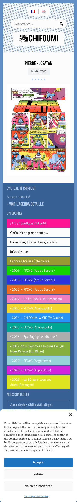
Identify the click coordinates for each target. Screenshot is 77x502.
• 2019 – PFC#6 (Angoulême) (30, 361)
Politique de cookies (36, 496)
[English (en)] (44, 11)
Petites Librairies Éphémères (29, 261)
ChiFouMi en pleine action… (29, 233)
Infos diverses (19, 251)
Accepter (38, 462)
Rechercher (61, 23)
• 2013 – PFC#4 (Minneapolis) (31, 308)
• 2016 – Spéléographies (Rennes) (33, 337)
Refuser (38, 474)
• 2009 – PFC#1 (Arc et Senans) (32, 270)
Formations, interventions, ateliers (33, 242)
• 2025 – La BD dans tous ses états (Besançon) (30, 382)
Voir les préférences (38, 486)
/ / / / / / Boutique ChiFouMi (28, 223)
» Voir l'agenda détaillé (25, 204)
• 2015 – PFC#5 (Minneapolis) (31, 327)
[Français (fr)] (33, 11)
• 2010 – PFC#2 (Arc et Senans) (32, 280)
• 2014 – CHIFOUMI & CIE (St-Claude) (36, 318)
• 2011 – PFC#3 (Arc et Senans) (32, 289)
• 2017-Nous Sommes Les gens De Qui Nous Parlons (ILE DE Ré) (37, 348)
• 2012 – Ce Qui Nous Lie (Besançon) (36, 299)
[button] (70, 415)
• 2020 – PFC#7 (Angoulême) (30, 370)
